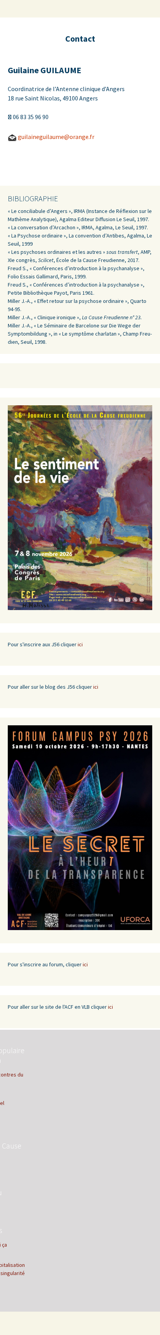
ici (80, 644)
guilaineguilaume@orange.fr (57, 137)
